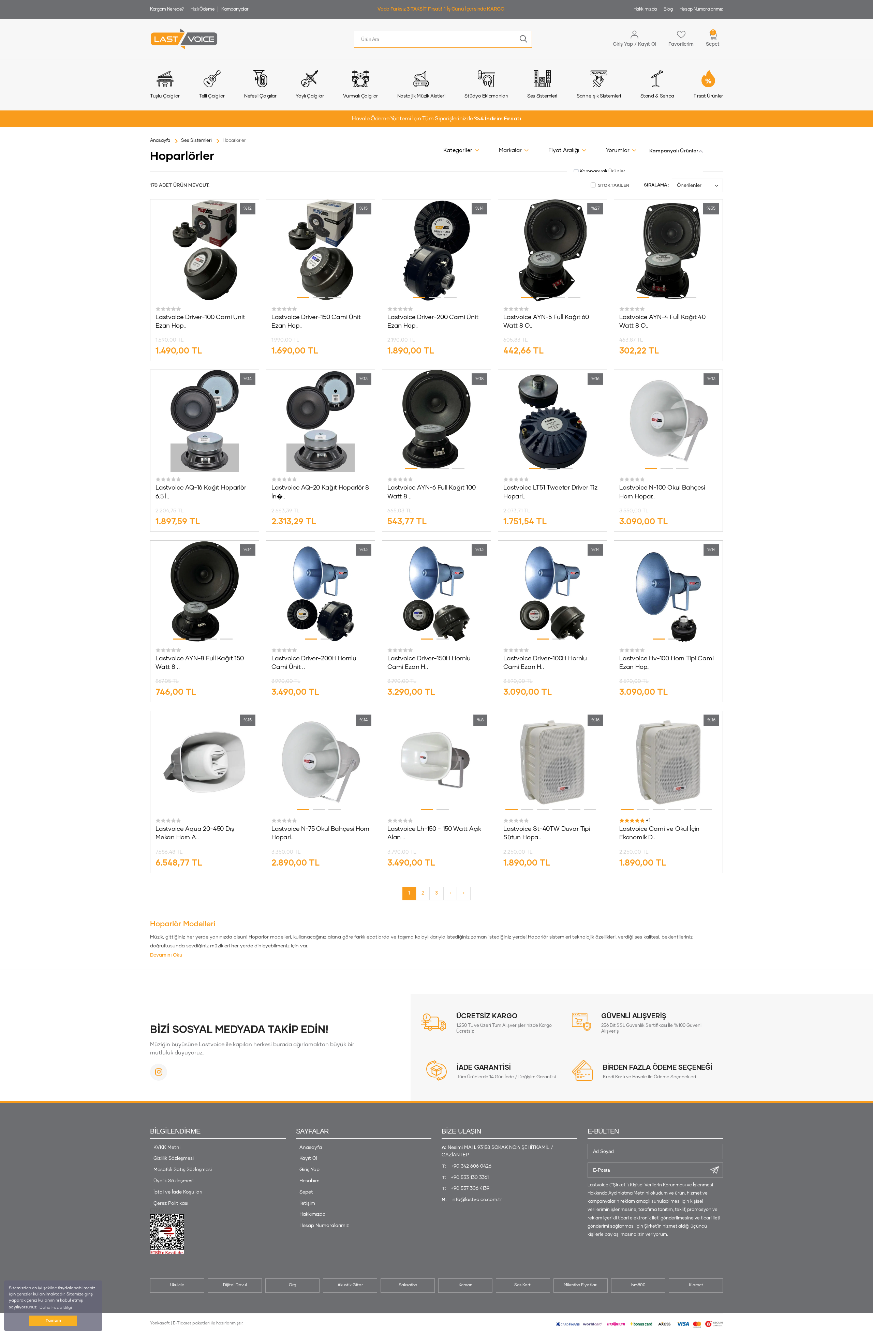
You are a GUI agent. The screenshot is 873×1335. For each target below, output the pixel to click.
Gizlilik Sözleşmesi (173, 1158)
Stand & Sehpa (657, 96)
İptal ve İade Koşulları (177, 1192)
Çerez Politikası (170, 1203)
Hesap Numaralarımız (701, 9)
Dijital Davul (235, 1285)
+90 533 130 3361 (470, 1177)
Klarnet (696, 1285)
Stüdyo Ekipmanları (486, 96)
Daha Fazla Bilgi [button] (56, 1308)
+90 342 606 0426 (471, 1166)
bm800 (638, 1285)
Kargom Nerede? (167, 9)
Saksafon (408, 1285)
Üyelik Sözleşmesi (173, 1181)
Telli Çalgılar (212, 96)
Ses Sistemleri (542, 96)
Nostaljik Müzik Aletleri (421, 96)
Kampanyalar (234, 9)
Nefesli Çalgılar (260, 96)
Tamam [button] (53, 1320)
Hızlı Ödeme (202, 9)
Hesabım (309, 1181)
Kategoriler (457, 150)
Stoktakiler (613, 185)
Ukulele (177, 1285)
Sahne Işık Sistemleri (599, 96)
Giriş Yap (309, 1169)
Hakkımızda (645, 9)
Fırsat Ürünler (708, 96)
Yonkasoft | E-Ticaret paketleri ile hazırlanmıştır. (196, 1323)
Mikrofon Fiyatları (580, 1285)
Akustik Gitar (350, 1285)
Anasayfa (310, 1147)
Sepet (306, 1192)
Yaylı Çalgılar (310, 96)
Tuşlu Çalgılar (165, 96)
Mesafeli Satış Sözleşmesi (182, 1169)
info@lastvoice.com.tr (477, 1199)
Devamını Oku (166, 955)
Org (292, 1285)
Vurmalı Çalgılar (360, 96)
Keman (465, 1285)
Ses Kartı (523, 1285)
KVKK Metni (166, 1147)
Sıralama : (656, 185)
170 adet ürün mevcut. (179, 185)
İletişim (307, 1203)
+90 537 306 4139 (470, 1188)
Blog (668, 9)
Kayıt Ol (308, 1158)
